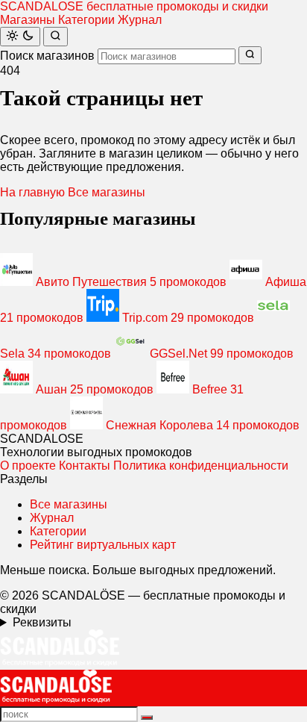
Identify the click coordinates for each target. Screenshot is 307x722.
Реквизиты (42, 622)
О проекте (28, 465)
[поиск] (147, 717)
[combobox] (166, 56)
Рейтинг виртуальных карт (103, 544)
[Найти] (55, 36)
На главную (32, 192)
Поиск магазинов (47, 55)
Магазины (27, 19)
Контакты (84, 465)
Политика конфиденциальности (200, 465)
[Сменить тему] (20, 36)
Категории (86, 19)
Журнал (140, 19)
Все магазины (106, 192)
